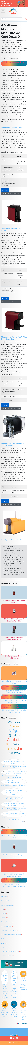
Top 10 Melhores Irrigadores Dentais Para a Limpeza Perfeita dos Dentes (14, 992)
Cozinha (4, 917)
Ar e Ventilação (6, 901)
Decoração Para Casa (8, 922)
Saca (9, 744)
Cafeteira (17, 744)
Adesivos (14, 753)
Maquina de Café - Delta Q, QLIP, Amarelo (12, 444)
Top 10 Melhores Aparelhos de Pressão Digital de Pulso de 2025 (23, 1014)
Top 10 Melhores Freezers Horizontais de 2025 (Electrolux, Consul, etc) (23, 984)
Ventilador (14, 740)
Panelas (11, 748)
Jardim (4, 943)
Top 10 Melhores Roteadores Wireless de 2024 (4, 1012)
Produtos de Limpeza (7, 956)
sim (19, 748)
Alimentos (4, 896)
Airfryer (14, 731)
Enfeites (14, 726)
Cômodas (14, 722)
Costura (4, 913)
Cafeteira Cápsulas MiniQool (13, 128)
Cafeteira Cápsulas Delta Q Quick (12, 229)
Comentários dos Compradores (11, 193)
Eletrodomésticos (7, 926)
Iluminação (5, 939)
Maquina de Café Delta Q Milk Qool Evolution (14, 338)
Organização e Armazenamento (11, 951)
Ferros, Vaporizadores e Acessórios (11, 934)
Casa (3, 909)
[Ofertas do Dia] (14, 3)
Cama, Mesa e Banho (7, 905)
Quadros (14, 735)
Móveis (3, 947)
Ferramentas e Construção (9, 930)
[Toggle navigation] (3, 11)
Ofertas (5, 190)
